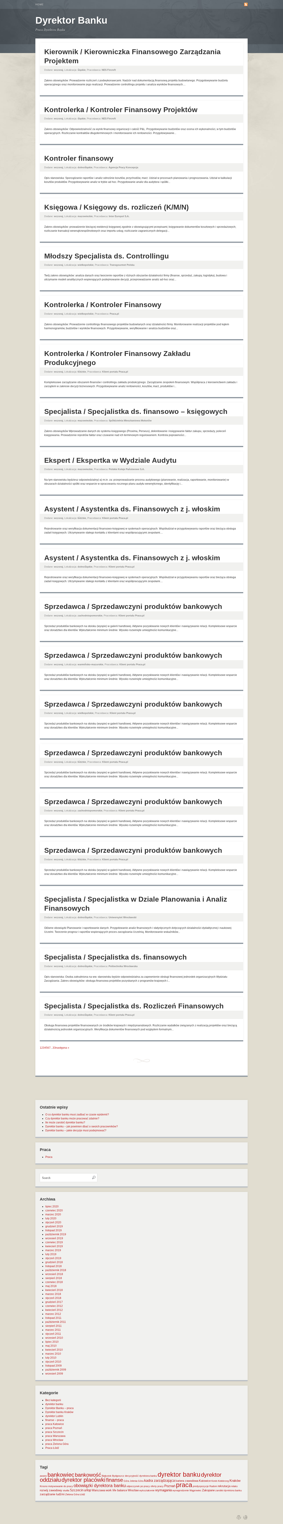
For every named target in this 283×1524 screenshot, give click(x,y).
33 (54, 1047)
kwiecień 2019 (54, 1246)
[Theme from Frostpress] (245, 1517)
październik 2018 (55, 1270)
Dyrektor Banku (71, 20)
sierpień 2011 (53, 1325)
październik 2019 (55, 1234)
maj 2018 (51, 1286)
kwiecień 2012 (54, 1310)
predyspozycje (201, 1486)
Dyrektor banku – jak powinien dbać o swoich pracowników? (81, 1126)
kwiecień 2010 (54, 1349)
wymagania (163, 1490)
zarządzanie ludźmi (52, 1494)
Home (39, 4)
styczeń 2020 (53, 1222)
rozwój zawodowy (51, 1490)
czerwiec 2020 (54, 1210)
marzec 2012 (53, 1314)
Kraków (235, 1480)
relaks (234, 1486)
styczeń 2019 (53, 1258)
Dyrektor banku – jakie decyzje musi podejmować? (75, 1130)
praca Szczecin (54, 1432)
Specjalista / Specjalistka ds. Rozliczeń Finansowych (134, 1006)
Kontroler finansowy (78, 158)
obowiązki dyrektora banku (100, 1485)
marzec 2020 (53, 1214)
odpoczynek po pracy (138, 1486)
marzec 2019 (53, 1250)
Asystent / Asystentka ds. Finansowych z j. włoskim (132, 509)
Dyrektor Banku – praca (59, 1408)
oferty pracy (157, 1486)
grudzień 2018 (54, 1262)
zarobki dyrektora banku (228, 1490)
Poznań (169, 1486)
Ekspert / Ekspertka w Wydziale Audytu (110, 460)
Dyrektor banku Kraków (59, 1412)
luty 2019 (50, 1254)
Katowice (205, 1480)
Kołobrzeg (223, 1481)
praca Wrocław (54, 1440)
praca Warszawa (55, 1436)
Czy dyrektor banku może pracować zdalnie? (72, 1118)
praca (184, 1484)
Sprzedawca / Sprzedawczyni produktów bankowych (133, 606)
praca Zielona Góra (57, 1444)
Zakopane (208, 1490)
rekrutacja (224, 1486)
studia (66, 1490)
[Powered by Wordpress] (239, 1517)
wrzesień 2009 (54, 1373)
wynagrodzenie (180, 1490)
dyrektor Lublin (54, 1416)
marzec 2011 (53, 1329)
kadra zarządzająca (159, 1480)
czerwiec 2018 (54, 1282)
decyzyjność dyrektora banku (141, 1475)
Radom (213, 1486)
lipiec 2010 (52, 1341)
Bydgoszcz (118, 1475)
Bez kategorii (53, 1400)
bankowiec (61, 1475)
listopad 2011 (53, 1317)
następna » (62, 1047)
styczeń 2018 (53, 1298)
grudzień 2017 (54, 1302)
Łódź (82, 1494)
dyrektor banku (54, 1404)
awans (43, 1475)
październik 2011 (55, 1321)
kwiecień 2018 (54, 1290)
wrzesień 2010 (54, 1337)
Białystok (106, 1475)
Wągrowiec (195, 1490)
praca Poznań (53, 1428)
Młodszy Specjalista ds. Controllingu (106, 256)
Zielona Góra (72, 1494)
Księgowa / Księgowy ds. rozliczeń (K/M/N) (116, 207)
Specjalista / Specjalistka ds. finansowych (115, 957)
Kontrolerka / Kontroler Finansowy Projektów (120, 110)
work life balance (116, 1490)
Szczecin (76, 1490)
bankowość (88, 1475)
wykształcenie (147, 1490)
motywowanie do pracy (60, 1486)
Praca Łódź (52, 1447)
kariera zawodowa (187, 1480)
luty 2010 (50, 1357)
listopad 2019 (53, 1230)
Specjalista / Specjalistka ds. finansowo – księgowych (136, 411)
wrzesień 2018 (54, 1274)
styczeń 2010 (53, 1361)
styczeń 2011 (53, 1333)
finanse (114, 1480)
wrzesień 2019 (54, 1238)
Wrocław (133, 1490)
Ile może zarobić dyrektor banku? (65, 1122)
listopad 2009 (53, 1365)
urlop (87, 1490)
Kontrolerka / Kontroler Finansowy (102, 305)
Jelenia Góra (136, 1481)
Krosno (44, 1486)
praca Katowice (54, 1424)
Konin (214, 1481)
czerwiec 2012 (54, 1306)
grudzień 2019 (54, 1226)
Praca (48, 1157)
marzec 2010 (53, 1353)
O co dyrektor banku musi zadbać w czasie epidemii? (77, 1114)
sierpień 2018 (53, 1278)
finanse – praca (54, 1420)
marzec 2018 (53, 1294)
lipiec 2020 (52, 1206)
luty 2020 (50, 1218)
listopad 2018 (53, 1266)
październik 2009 (55, 1369)
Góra (126, 1481)
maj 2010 (51, 1345)
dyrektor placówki (83, 1479)
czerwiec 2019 (54, 1242)
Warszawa (98, 1490)
